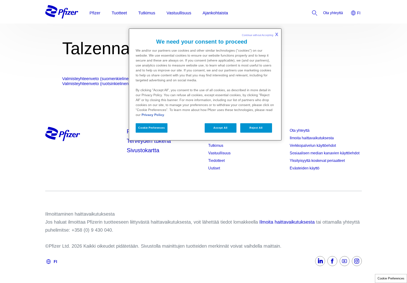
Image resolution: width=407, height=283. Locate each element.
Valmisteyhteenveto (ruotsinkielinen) (96, 83)
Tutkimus (215, 146)
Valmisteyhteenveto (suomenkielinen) (97, 78)
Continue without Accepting (260, 34)
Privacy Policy (153, 115)
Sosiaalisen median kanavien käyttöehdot (324, 153)
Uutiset (214, 168)
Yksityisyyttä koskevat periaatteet (317, 161)
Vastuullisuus (219, 153)
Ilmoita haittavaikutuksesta (312, 138)
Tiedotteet (216, 161)
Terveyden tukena (149, 141)
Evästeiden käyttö (304, 168)
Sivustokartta (143, 150)
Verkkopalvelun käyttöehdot (313, 146)
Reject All (256, 127)
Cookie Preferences (391, 278)
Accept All (220, 127)
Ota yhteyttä (299, 130)
